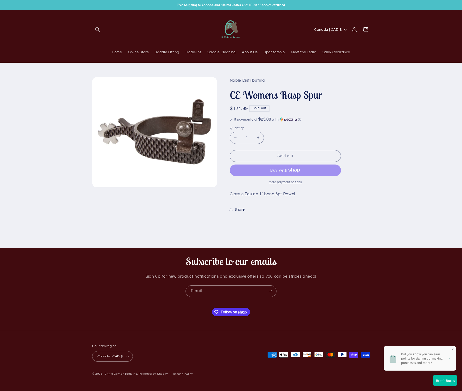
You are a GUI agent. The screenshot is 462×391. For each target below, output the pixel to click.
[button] (97, 29)
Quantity (237, 127)
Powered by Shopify (153, 374)
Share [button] (240, 209)
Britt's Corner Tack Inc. (121, 374)
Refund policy (183, 374)
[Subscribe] (270, 291)
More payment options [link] (285, 181)
